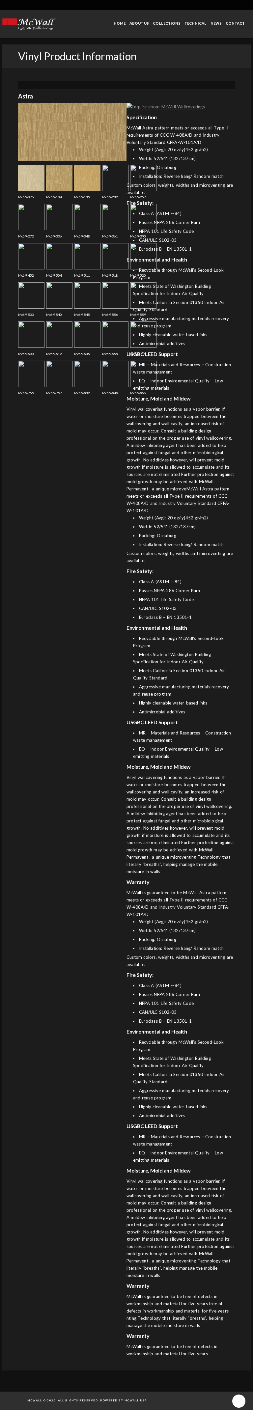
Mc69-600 (26, 354)
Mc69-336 (54, 236)
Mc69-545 (82, 315)
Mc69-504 (54, 275)
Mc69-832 (82, 393)
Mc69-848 (110, 393)
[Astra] (72, 159)
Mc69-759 (26, 393)
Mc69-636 (82, 354)
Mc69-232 (110, 197)
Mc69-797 (54, 393)
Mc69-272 (26, 236)
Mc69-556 (110, 315)
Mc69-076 (26, 197)
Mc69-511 (82, 275)
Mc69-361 (110, 236)
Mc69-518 (110, 275)
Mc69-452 (26, 275)
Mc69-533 (26, 315)
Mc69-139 (82, 197)
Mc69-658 (110, 354)
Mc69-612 (54, 354)
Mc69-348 (82, 236)
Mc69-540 (54, 315)
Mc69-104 (54, 197)
